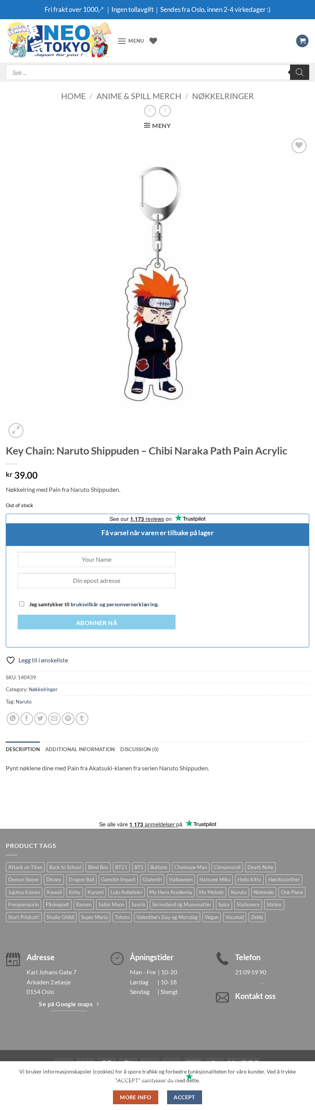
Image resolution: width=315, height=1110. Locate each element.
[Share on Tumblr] (82, 718)
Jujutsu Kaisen (24, 892)
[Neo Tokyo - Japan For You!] (58, 40)
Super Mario (94, 917)
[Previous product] (165, 111)
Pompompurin (23, 904)
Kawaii (54, 892)
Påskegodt (57, 904)
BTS (138, 867)
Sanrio (138, 904)
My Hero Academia (170, 892)
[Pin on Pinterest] (68, 718)
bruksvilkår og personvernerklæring (114, 604)
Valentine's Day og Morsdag (167, 917)
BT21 (121, 867)
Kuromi (96, 892)
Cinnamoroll (227, 867)
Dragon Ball (81, 879)
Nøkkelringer (223, 96)
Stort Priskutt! (24, 917)
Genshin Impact (118, 879)
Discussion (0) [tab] (139, 749)
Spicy (224, 904)
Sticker (274, 904)
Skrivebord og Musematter (181, 904)
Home (73, 96)
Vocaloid (234, 917)
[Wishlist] (153, 40)
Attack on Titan (25, 867)
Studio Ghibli (60, 917)
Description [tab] (23, 749)
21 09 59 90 (250, 972)
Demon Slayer (23, 879)
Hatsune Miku (214, 879)
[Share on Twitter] (40, 718)
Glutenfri (152, 879)
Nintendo (264, 892)
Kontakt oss (255, 995)
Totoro (122, 917)
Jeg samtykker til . (93, 604)
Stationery (248, 904)
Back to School (65, 867)
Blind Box (98, 867)
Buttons (158, 867)
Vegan (212, 917)
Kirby (75, 892)
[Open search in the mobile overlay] (157, 72)
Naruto (24, 702)
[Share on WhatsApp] (13, 718)
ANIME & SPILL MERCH (138, 96)
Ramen (83, 904)
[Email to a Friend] (54, 718)
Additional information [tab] (80, 749)
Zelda (257, 917)
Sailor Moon (111, 904)
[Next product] (150, 111)
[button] (130, 41)
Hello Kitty (249, 879)
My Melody (211, 892)
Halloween (180, 879)
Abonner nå (97, 622)
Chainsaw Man (190, 867)
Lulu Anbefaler (127, 892)
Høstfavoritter (284, 879)
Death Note (260, 867)
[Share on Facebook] (26, 718)
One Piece (292, 892)
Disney (53, 879)
